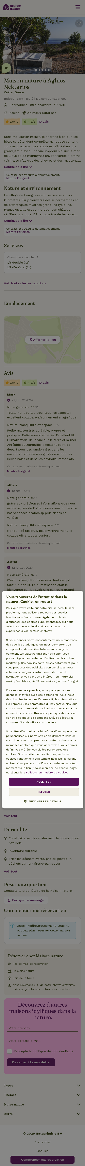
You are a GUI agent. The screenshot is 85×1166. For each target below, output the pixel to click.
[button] (42, 801)
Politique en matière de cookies (47, 772)
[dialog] (42, 700)
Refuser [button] (44, 792)
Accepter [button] (44, 781)
